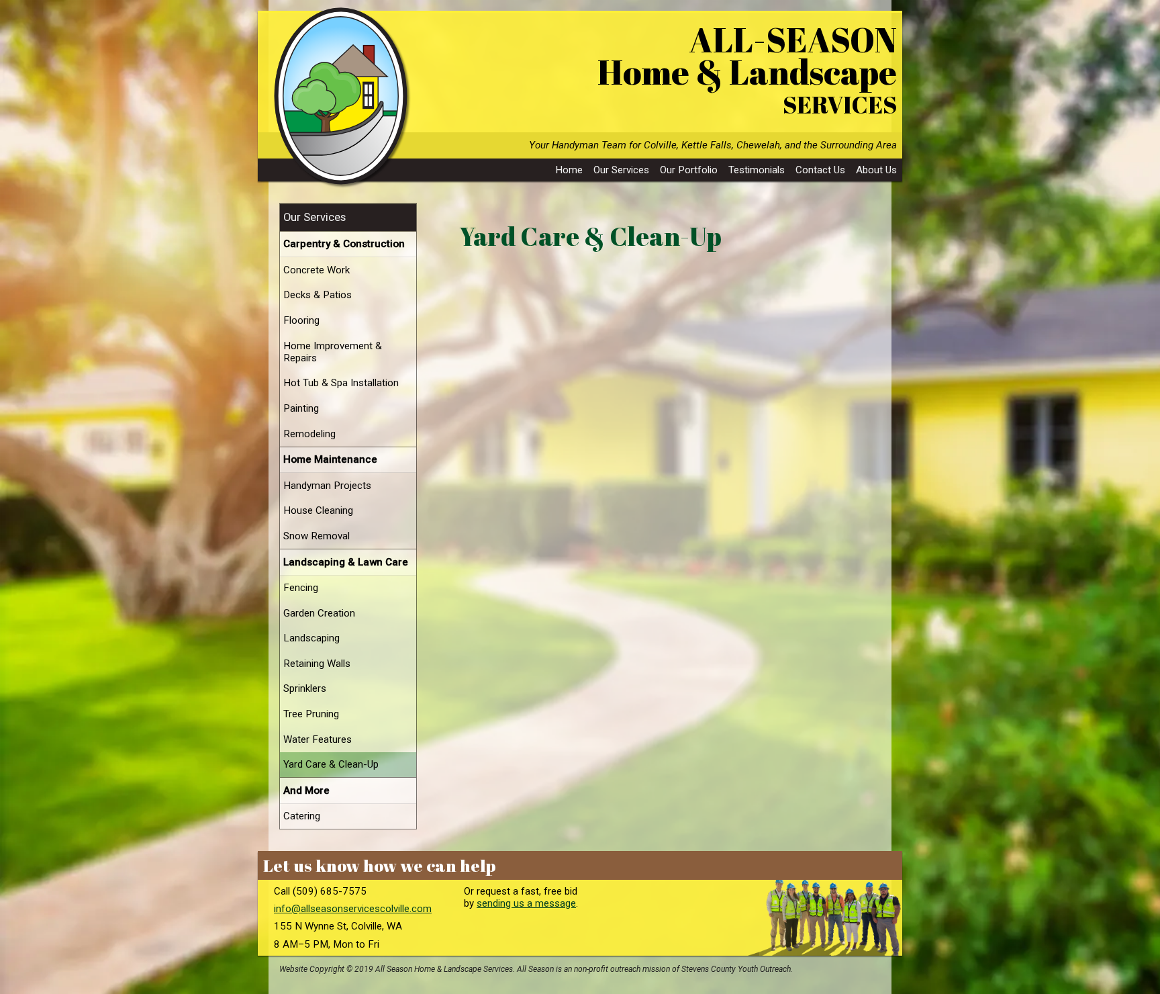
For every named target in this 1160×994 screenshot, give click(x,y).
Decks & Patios (317, 295)
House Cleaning (318, 510)
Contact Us (820, 170)
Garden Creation (319, 613)
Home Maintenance (330, 459)
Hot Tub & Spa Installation (341, 383)
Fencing (300, 588)
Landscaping (311, 638)
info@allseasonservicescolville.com (353, 909)
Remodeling (309, 434)
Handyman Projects (327, 486)
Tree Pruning (311, 714)
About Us (876, 170)
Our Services (621, 170)
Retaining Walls (316, 664)
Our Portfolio (689, 170)
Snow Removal (316, 536)
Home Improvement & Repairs (332, 352)
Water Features (317, 739)
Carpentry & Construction (344, 244)
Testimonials (756, 170)
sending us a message (526, 903)
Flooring (301, 320)
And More (306, 790)
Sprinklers (304, 688)
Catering (301, 816)
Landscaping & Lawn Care (345, 562)
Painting (301, 408)
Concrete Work (316, 270)
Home (569, 170)
